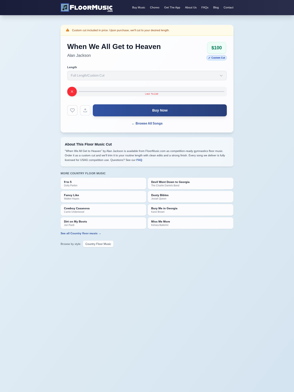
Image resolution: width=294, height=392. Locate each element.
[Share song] (85, 110)
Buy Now (160, 110)
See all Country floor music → (81, 233)
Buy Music (138, 7)
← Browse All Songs (147, 123)
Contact (228, 7)
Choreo (154, 7)
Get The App (172, 7)
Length (72, 67)
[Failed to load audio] (72, 91)
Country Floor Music (98, 243)
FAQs (204, 7)
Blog (216, 7)
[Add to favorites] (72, 110)
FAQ (139, 160)
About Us (191, 7)
